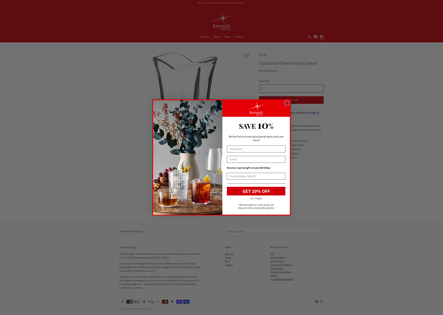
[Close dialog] (287, 103)
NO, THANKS (256, 198)
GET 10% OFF (256, 191)
